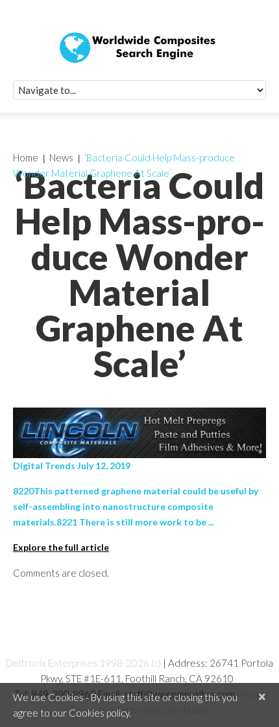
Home (25, 157)
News (61, 157)
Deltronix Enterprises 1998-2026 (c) (83, 663)
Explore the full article (61, 547)
